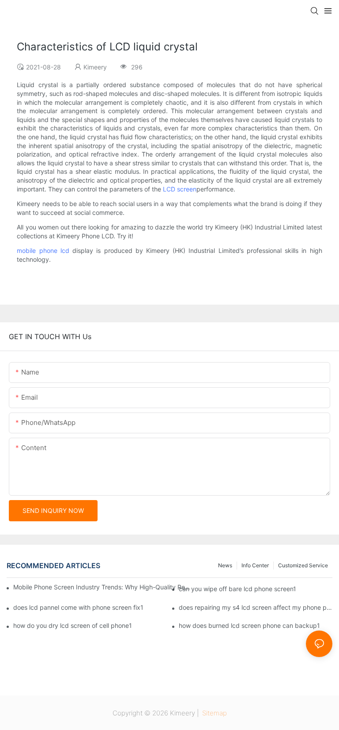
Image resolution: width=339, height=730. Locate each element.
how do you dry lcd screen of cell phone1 (72, 625)
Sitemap (213, 713)
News (225, 565)
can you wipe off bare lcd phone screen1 (237, 588)
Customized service (303, 565)
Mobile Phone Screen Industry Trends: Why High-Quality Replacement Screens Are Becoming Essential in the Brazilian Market (102, 587)
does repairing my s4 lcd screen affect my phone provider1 (255, 607)
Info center (255, 565)
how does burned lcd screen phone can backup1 (249, 625)
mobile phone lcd (43, 250)
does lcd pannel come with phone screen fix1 (78, 607)
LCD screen (179, 189)
